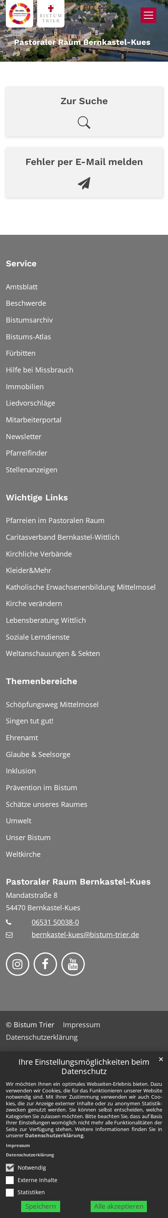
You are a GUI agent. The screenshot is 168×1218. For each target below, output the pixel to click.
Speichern (40, 1206)
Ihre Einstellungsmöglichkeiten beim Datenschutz (84, 1066)
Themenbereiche (41, 681)
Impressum (18, 1145)
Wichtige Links (37, 497)
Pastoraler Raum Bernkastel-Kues (78, 881)
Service (21, 263)
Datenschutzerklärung (54, 1135)
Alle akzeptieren (118, 1206)
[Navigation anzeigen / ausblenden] (148, 15)
